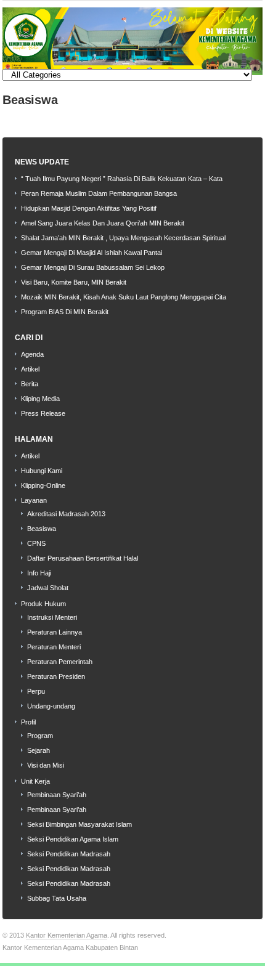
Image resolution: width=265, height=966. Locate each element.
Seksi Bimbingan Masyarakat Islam (79, 824)
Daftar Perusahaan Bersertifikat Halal (82, 558)
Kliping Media (40, 398)
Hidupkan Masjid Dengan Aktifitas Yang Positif (89, 208)
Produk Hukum (43, 603)
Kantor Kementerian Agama (66, 935)
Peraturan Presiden (56, 676)
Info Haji (39, 573)
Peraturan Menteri (54, 647)
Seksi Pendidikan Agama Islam (72, 839)
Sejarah (38, 750)
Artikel (30, 369)
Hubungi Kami (41, 470)
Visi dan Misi (45, 765)
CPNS (36, 543)
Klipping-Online (43, 485)
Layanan (34, 500)
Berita (29, 384)
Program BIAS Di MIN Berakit (64, 311)
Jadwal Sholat (47, 587)
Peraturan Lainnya (54, 632)
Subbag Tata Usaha (56, 898)
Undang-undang (51, 706)
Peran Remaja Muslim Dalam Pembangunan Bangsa (99, 193)
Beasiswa (41, 528)
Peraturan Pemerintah (59, 661)
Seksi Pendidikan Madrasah (68, 854)
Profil (28, 722)
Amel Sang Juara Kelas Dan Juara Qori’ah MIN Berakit (102, 223)
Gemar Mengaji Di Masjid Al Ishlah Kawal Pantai (91, 252)
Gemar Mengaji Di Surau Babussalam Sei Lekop (93, 267)
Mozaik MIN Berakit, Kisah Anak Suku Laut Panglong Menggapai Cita (123, 297)
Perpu (36, 691)
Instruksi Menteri (52, 617)
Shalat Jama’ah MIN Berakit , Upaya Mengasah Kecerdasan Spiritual (123, 238)
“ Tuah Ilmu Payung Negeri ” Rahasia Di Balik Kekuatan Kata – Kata (121, 178)
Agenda (32, 354)
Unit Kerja (35, 781)
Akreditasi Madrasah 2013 (66, 514)
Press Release (43, 413)
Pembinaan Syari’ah (56, 794)
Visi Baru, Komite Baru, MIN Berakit (73, 282)
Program (40, 735)
